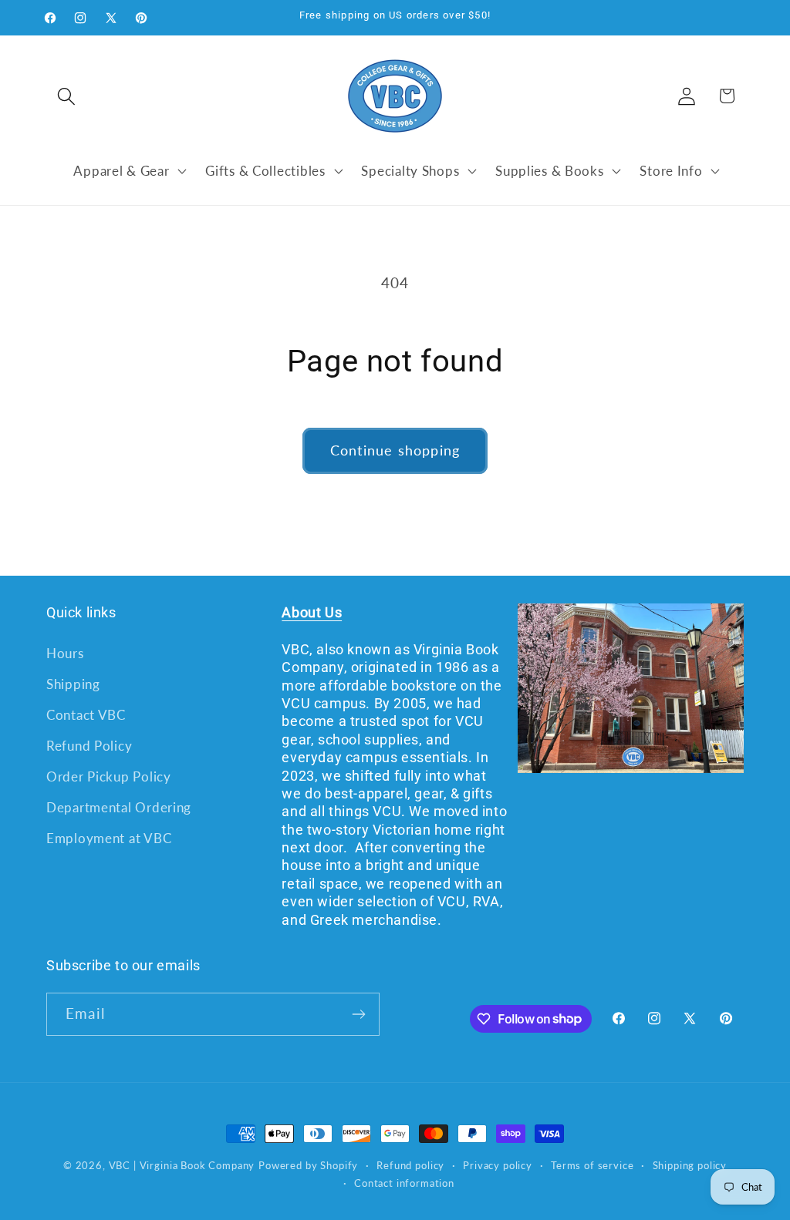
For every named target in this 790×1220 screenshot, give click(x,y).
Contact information (404, 1183)
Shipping (73, 684)
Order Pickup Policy (108, 776)
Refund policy (410, 1165)
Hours (65, 653)
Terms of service (592, 1165)
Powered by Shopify (308, 1165)
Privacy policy (497, 1165)
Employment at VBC (108, 838)
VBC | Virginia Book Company (182, 1165)
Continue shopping (395, 450)
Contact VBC (86, 715)
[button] (66, 96)
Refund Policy (89, 746)
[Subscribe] (358, 1014)
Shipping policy (690, 1165)
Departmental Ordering (118, 807)
